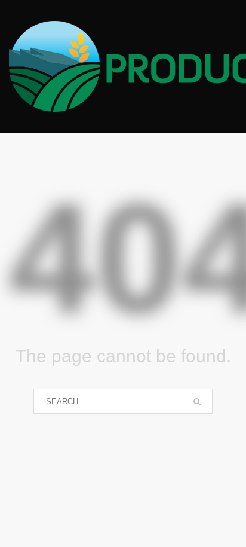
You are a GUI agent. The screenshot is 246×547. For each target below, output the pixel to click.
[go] (197, 401)
